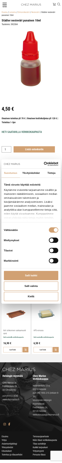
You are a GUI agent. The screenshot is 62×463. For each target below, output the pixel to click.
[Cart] (54, 4)
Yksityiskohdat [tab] (31, 172)
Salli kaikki (31, 275)
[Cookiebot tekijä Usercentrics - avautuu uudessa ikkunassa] (44, 164)
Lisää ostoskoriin (34, 149)
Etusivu (4, 12)
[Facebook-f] (9, 424)
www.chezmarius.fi (10, 399)
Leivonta (12, 12)
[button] (4, 4)
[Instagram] (4, 424)
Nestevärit (35, 12)
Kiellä (31, 296)
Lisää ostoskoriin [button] (25, 349)
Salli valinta (31, 286)
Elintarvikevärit (24, 12)
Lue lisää (12, 350)
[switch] (53, 240)
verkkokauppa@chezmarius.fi (46, 414)
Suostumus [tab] (10, 172)
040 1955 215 (43, 393)
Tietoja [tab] (51, 172)
